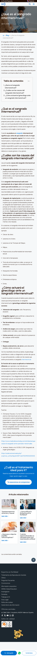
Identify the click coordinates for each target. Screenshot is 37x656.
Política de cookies (7, 602)
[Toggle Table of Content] (29, 81)
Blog (7, 35)
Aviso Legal (4, 599)
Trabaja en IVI (5, 597)
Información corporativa (8, 586)
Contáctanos (29, 653)
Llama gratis (10, 653)
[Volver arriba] (33, 560)
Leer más (4, 516)
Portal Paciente (7, 1)
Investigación (5, 591)
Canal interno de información (10, 605)
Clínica (3, 578)
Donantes (4, 594)
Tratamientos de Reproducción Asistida (13, 575)
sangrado (19, 133)
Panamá (31, 1)
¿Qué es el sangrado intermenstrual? (12, 86)
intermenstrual (26, 359)
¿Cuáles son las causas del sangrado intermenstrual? (15, 91)
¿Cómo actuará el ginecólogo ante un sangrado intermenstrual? (17, 96)
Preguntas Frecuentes (8, 580)
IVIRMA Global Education (9, 589)
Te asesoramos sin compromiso (18, 482)
